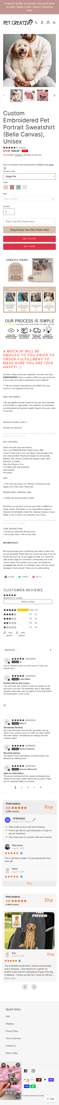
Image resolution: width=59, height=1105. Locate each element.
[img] (18, 659)
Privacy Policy (12, 1031)
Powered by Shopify (37, 1096)
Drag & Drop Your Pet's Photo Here (29, 229)
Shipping (18, 155)
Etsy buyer (17, 845)
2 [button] (21, 787)
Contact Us (11, 1046)
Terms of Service (13, 1038)
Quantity (6, 206)
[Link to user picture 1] (5, 705)
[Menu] (54, 22)
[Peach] (5, 187)
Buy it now (29, 246)
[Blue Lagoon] (18, 187)
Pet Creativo (25, 1096)
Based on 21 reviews (13, 598)
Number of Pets (9, 171)
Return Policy (12, 1053)
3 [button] (27, 787)
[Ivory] (24, 187)
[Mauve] (12, 187)
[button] (9, 147)
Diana (15, 869)
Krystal (15, 953)
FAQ (8, 1016)
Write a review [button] (27, 601)
